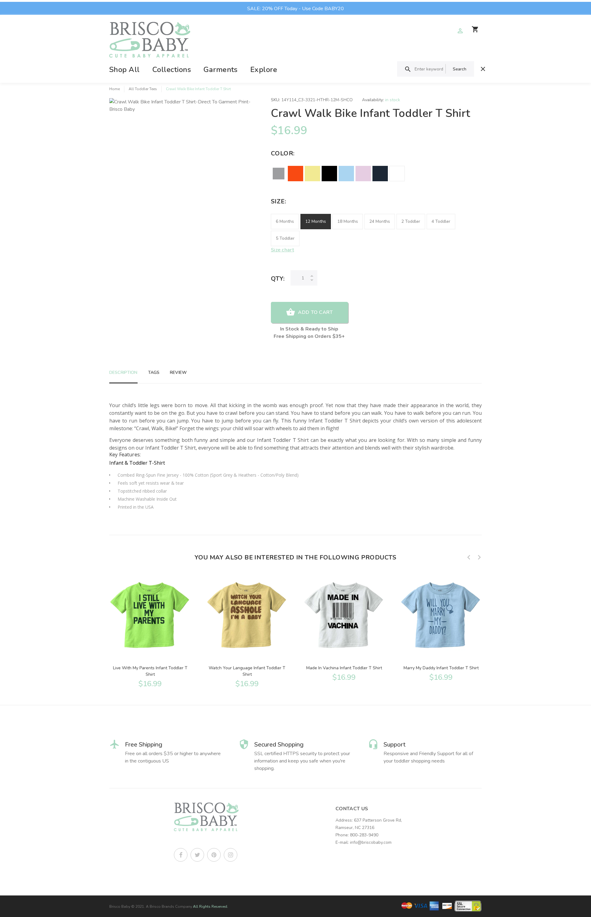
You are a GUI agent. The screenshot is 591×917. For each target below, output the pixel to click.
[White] (397, 173)
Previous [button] (468, 557)
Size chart (282, 249)
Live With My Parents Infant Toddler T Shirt (150, 671)
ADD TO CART (315, 312)
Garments (220, 69)
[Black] (329, 173)
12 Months (315, 221)
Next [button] (479, 557)
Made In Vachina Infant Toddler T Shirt (344, 668)
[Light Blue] (346, 173)
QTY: (277, 278)
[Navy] (380, 173)
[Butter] (312, 173)
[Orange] (295, 173)
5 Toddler (285, 238)
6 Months (285, 221)
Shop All (124, 69)
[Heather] (278, 173)
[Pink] (363, 173)
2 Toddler (410, 221)
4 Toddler (441, 221)
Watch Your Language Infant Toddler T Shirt (247, 671)
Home (114, 88)
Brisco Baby (119, 906)
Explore (263, 69)
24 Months (379, 221)
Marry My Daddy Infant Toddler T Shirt (441, 668)
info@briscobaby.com (371, 842)
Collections (171, 69)
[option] (150, 630)
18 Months (347, 221)
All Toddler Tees (143, 88)
